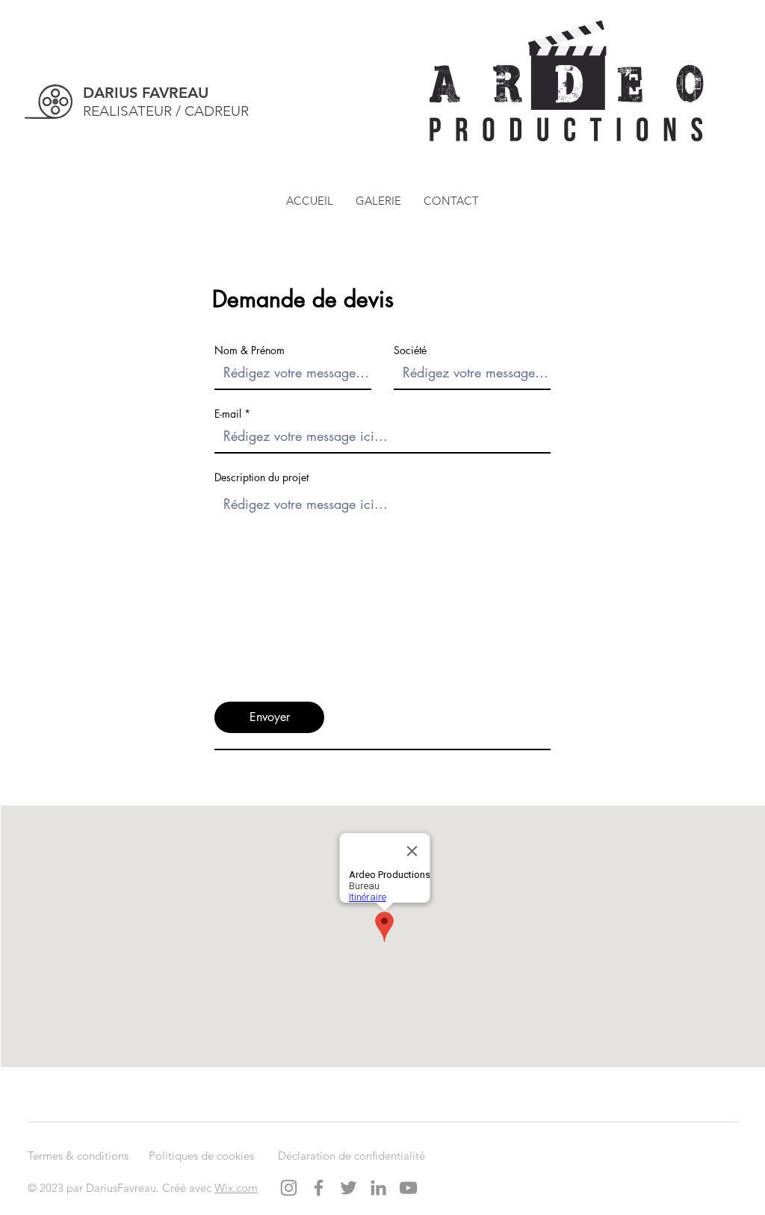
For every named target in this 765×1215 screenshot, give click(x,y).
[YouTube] (408, 1188)
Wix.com (236, 1188)
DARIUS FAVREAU (145, 93)
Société (410, 350)
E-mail (227, 414)
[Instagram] (289, 1188)
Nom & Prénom (249, 350)
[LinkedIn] (378, 1188)
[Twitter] (348, 1188)
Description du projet (261, 477)
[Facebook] (318, 1188)
